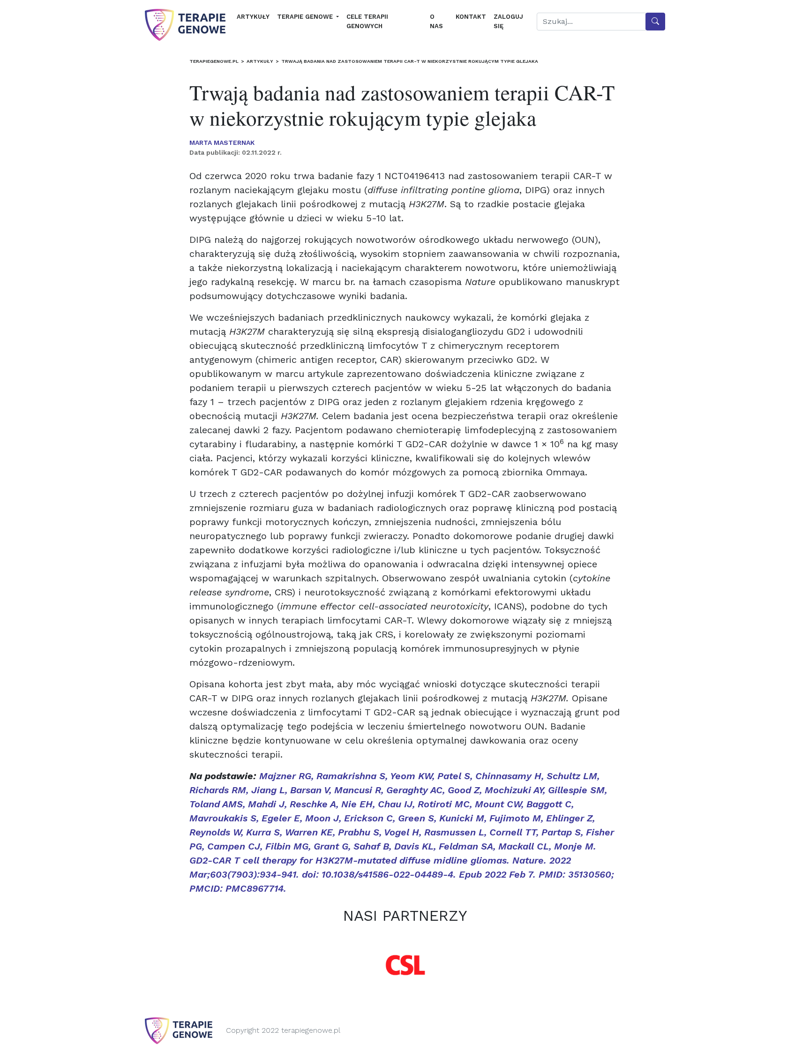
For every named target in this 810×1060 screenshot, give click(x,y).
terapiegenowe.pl (214, 61)
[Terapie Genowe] (185, 25)
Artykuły (253, 16)
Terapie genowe (306, 16)
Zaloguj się (508, 21)
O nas (436, 21)
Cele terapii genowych (367, 21)
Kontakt (471, 16)
